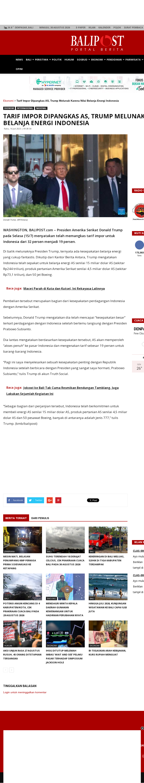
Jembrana (9, 551)
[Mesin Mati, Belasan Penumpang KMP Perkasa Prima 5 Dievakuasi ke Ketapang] (22, 540)
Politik (57, 59)
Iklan (91, 27)
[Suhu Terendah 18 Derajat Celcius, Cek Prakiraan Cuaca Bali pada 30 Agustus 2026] (65, 540)
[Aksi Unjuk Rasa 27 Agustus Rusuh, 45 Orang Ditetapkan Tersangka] (22, 634)
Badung (51, 598)
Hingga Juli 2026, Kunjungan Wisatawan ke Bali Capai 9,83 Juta (108, 607)
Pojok (117, 27)
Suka (139, 241)
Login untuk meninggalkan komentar (24, 692)
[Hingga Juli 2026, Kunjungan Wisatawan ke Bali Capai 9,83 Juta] (108, 587)
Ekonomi (97, 59)
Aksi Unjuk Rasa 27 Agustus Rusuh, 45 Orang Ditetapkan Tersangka (22, 654)
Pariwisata (133, 59)
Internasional (25, 108)
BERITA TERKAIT (16, 518)
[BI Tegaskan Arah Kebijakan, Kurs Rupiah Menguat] (108, 634)
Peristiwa (41, 59)
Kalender (104, 27)
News (19, 59)
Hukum (69, 59)
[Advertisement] (72, 756)
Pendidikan (114, 59)
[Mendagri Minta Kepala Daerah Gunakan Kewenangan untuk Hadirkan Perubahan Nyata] (65, 587)
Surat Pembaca (133, 27)
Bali (28, 59)
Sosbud (82, 59)
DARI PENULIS (40, 518)
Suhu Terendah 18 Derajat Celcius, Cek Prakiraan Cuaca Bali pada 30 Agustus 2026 (65, 560)
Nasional (41, 108)
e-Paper (81, 27)
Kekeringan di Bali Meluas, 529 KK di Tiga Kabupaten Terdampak (106, 560)
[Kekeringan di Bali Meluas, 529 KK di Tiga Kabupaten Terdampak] (108, 540)
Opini (19, 69)
